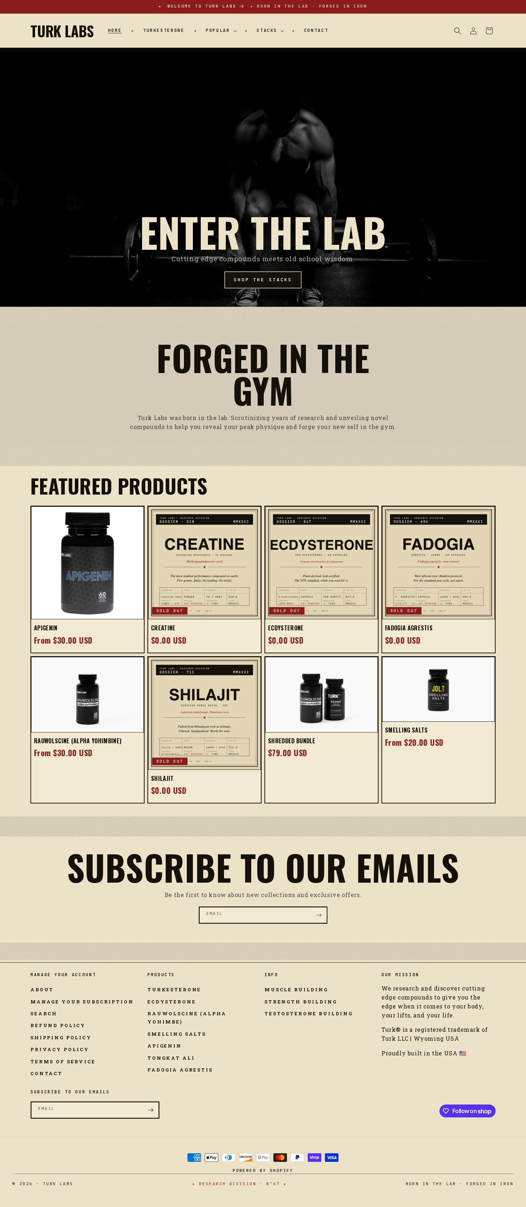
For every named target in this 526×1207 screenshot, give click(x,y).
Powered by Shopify (263, 1170)
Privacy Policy (59, 1049)
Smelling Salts (406, 730)
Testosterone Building (308, 1013)
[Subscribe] (319, 915)
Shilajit (162, 778)
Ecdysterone (286, 627)
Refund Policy (58, 1025)
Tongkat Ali (171, 1058)
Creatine (163, 627)
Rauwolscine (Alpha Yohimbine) (77, 740)
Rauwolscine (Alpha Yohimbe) (186, 1017)
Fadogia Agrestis (409, 627)
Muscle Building (296, 989)
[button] (220, 31)
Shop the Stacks (263, 280)
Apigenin (46, 627)
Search (43, 1013)
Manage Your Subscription (82, 1001)
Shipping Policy (61, 1037)
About (42, 989)
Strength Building (300, 1001)
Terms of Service (63, 1061)
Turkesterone (174, 989)
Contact (46, 1073)
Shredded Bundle (292, 740)
